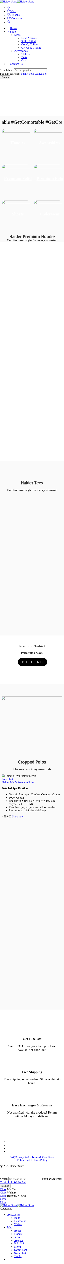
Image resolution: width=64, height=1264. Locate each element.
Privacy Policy (23, 1157)
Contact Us (16, 63)
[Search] (8, 22)
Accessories (21, 50)
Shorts (17, 1246)
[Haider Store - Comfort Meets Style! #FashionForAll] (17, 1)
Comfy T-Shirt (29, 44)
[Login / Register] (8, 7)
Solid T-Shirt (28, 41)
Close (3, 1189)
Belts (24, 57)
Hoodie (18, 1233)
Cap (23, 60)
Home (13, 28)
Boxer (17, 1230)
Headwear (20, 1221)
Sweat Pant (20, 1249)
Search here (7, 70)
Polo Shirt (7, 779)
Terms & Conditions (43, 1157)
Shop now (18, 816)
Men (9, 1227)
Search (5, 77)
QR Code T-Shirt (31, 47)
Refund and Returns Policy (32, 1160)
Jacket (17, 1237)
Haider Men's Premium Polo (18, 782)
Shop (13, 31)
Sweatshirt (20, 1253)
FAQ (12, 1157)
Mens (17, 34)
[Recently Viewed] (5, 1175)
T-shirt (25, 73)
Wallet (38, 73)
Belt (44, 73)
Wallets (25, 54)
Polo (32, 73)
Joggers (18, 1240)
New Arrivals (28, 38)
